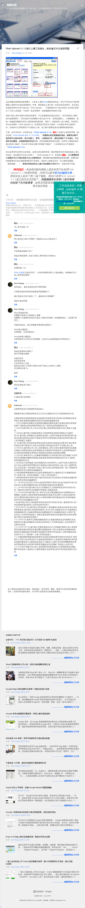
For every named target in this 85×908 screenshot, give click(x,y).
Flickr (45, 102)
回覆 (15, 230)
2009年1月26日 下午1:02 (26, 247)
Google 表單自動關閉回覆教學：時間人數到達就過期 (28, 714)
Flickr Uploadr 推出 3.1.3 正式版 (26, 135)
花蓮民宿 (18, 393)
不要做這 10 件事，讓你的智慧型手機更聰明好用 (26, 763)
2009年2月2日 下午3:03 (32, 381)
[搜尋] (82, 5)
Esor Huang (19, 283)
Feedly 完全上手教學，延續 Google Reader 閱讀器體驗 (29, 787)
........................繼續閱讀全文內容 (65, 658)
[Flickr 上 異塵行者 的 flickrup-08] (32, 97)
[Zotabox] (0, 907)
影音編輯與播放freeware (50, 200)
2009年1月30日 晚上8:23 (26, 347)
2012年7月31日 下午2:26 (30, 405)
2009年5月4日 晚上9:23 (29, 393)
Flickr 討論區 (19, 272)
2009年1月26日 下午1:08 (26, 264)
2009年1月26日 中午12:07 (30, 235)
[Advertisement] (42, 27)
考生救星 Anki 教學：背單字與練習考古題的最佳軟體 (28, 738)
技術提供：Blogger (44, 891)
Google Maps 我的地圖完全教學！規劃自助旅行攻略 (27, 689)
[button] (78, 48)
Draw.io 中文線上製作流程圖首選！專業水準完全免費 (28, 837)
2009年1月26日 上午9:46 (26, 223)
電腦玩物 (12, 5)
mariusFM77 (47, 896)
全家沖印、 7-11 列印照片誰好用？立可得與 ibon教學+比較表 (31, 640)
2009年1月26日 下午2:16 (32, 309)
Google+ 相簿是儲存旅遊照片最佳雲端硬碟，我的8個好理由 (31, 812)
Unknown (18, 235)
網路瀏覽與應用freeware (26, 200)
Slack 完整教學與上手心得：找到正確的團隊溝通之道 (28, 664)
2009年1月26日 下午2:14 (32, 283)
